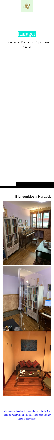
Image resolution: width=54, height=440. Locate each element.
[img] (27, 6)
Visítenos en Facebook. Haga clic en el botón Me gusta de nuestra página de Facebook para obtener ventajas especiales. (27, 415)
